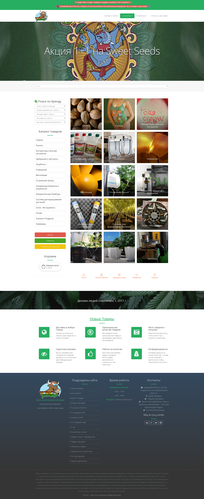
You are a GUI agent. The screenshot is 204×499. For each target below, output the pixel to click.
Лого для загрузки (78, 456)
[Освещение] (152, 143)
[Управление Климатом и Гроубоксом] (152, 177)
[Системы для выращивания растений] (119, 210)
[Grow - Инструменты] (152, 210)
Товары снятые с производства (83, 437)
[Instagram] (161, 423)
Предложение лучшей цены (82, 451)
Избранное (137, 278)
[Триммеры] (152, 243)
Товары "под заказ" (78, 442)
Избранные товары (78, 446)
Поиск (83, 278)
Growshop (126, 16)
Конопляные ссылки (79, 432)
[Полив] (86, 243)
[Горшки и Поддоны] (119, 243)
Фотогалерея (76, 393)
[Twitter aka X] (156, 423)
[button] (50, 266)
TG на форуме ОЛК (78, 412)
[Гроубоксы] (119, 143)
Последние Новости (79, 408)
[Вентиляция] (86, 177)
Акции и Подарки (77, 398)
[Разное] (119, 110)
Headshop (141, 16)
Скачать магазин (77, 388)
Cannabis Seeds (111, 16)
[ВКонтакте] (147, 423)
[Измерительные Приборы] (86, 210)
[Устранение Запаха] (119, 177)
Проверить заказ (119, 278)
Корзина (154, 278)
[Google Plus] (151, 423)
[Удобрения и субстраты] (86, 143)
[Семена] (86, 110)
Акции (50, 234)
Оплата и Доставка (159, 16)
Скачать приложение (50, 246)
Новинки (50, 240)
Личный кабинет (101, 278)
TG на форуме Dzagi (78, 422)
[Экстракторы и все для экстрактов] (152, 110)
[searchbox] (102, 86)
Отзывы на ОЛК (77, 417)
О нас (73, 427)
